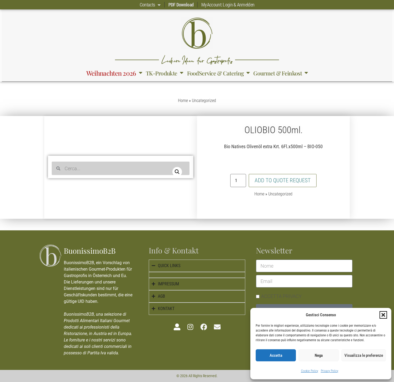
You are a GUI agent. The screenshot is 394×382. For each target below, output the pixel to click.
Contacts (147, 5)
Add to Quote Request (283, 180)
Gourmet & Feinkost (277, 73)
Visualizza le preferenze (363, 355)
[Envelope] (217, 327)
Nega (319, 355)
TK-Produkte (161, 73)
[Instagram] (190, 327)
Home (183, 100)
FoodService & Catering (215, 73)
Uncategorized (204, 100)
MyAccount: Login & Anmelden (227, 5)
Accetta (276, 355)
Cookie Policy (309, 371)
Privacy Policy (329, 371)
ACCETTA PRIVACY (281, 296)
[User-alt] (177, 327)
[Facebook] (203, 327)
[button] (383, 315)
